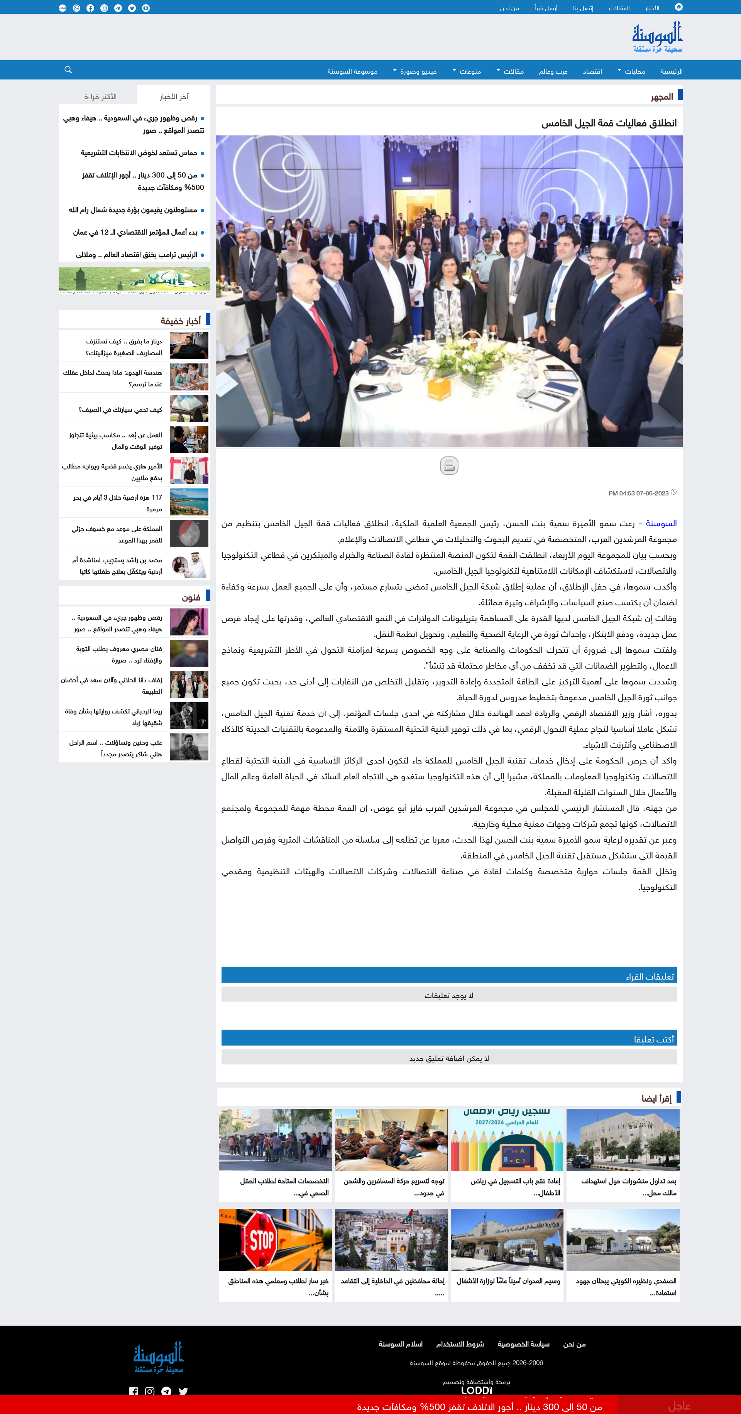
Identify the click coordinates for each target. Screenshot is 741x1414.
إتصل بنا (583, 7)
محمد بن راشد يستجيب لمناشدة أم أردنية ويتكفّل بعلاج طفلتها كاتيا (117, 564)
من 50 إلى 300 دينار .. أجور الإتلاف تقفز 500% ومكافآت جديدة (143, 179)
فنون (191, 595)
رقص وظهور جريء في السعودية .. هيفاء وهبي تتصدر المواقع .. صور (117, 622)
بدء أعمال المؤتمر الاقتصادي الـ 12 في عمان (135, 231)
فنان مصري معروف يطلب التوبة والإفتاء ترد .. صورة (119, 653)
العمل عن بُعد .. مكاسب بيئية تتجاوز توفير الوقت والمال (115, 439)
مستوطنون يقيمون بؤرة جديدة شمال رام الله (133, 208)
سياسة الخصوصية (524, 1342)
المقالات (619, 7)
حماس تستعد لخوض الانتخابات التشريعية (139, 151)
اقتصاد (592, 70)
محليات (635, 70)
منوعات (470, 70)
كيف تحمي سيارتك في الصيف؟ (120, 408)
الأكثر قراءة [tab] (101, 94)
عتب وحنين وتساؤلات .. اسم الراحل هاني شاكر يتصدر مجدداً (115, 747)
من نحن (509, 7)
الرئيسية (672, 70)
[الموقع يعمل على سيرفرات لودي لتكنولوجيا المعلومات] (476, 1389)
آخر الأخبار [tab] (174, 94)
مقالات (514, 70)
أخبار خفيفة (181, 319)
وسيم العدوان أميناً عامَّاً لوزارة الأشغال (508, 1280)
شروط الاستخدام (460, 1342)
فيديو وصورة (419, 70)
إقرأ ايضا (657, 1096)
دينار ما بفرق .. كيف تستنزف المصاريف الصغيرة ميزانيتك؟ (123, 345)
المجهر (662, 94)
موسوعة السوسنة (352, 70)
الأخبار (652, 7)
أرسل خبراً (546, 7)
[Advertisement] (308, 37)
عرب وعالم (553, 70)
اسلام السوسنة (401, 1342)
